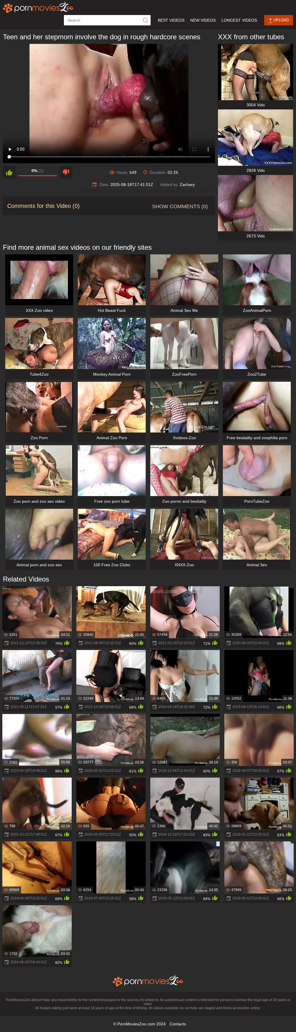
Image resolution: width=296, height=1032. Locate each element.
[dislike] (66, 172)
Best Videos (171, 20)
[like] (9, 172)
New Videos (203, 20)
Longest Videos (239, 20)
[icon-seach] (145, 20)
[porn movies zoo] (38, 7)
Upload (280, 20)
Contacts (178, 1024)
